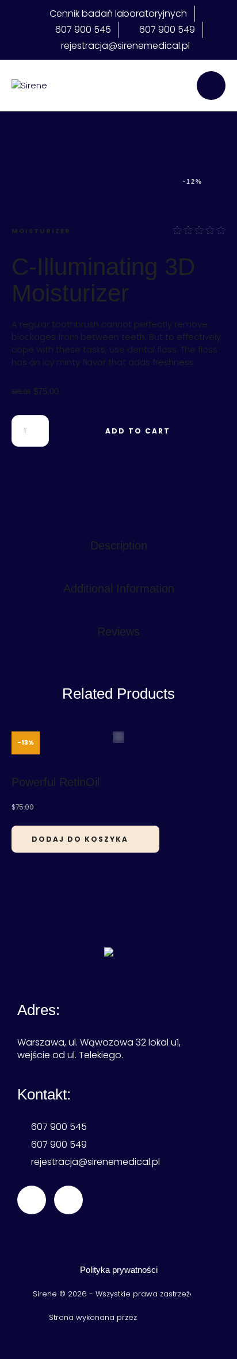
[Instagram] (68, 1200)
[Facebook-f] (31, 1200)
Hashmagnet (163, 1317)
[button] (205, 1298)
